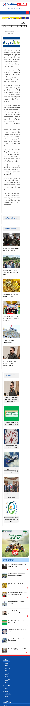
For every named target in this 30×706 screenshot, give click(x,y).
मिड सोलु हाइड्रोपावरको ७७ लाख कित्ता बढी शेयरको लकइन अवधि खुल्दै (11, 519)
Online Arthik (10, 33)
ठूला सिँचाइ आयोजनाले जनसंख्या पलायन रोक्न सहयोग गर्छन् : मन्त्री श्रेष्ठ (10, 272)
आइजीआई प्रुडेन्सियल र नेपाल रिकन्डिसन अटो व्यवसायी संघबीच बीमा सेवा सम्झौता (11, 495)
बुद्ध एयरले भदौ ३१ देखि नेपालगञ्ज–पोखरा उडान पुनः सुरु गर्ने (11, 470)
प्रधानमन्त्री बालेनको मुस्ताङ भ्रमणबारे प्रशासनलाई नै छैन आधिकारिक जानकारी (9, 363)
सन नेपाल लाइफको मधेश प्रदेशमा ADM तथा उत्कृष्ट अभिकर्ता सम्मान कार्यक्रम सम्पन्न (11, 318)
